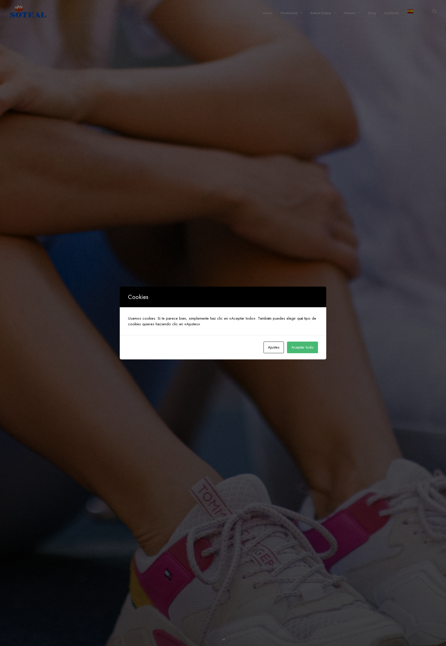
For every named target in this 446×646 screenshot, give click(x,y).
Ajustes (274, 347)
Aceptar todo (302, 347)
